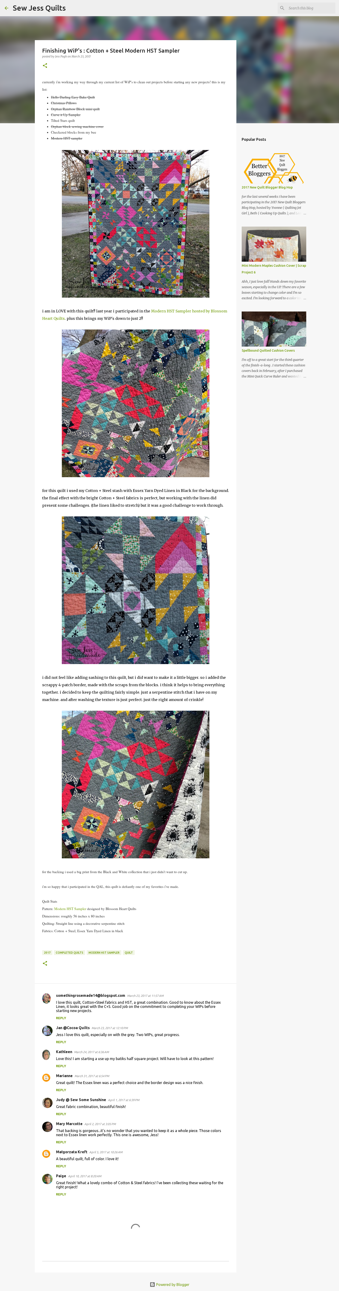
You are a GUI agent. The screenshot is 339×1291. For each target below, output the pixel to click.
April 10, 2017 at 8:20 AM (84, 1176)
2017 (47, 952)
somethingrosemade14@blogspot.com (90, 995)
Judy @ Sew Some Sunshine (81, 1100)
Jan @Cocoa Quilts (73, 1028)
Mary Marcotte (69, 1124)
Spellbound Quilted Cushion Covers (268, 350)
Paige (61, 1176)
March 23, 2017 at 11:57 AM (145, 995)
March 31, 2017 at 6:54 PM (91, 1076)
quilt (129, 952)
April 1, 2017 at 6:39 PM (123, 1100)
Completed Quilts (69, 952)
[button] (45, 66)
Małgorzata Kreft (71, 1152)
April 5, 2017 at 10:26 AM (105, 1152)
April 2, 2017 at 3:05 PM (100, 1124)
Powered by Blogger (172, 1284)
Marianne (64, 1076)
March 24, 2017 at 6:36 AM (91, 1052)
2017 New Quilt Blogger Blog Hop (267, 187)
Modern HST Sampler (70, 908)
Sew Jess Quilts (39, 8)
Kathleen (64, 1052)
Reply (61, 1018)
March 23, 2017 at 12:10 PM (110, 1028)
